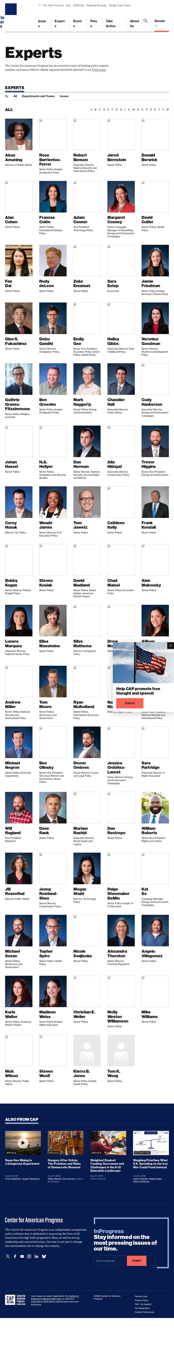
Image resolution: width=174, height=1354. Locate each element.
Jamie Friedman (140, 1178)
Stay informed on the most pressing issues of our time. (125, 1240)
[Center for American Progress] (11, 16)
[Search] (146, 25)
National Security (96, 5)
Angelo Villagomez (31, 1178)
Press (93, 23)
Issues (42, 23)
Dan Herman (69, 1178)
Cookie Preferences (144, 1312)
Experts (60, 23)
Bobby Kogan (155, 1178)
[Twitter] (8, 1256)
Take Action (111, 23)
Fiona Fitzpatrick (13, 1178)
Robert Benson (55, 1178)
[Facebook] (15, 1256)
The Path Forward (53, 5)
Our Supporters (142, 1308)
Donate (159, 21)
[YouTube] (22, 1256)
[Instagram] (29, 1256)
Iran (68, 5)
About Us (134, 23)
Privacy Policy (141, 1300)
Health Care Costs (119, 5)
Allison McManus (141, 1181)
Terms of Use (141, 1296)
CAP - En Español (143, 1304)
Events (77, 23)
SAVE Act (78, 5)
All (15, 96)
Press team (99, 70)
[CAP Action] (16, 1300)
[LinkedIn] (36, 1256)
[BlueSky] (44, 1256)
